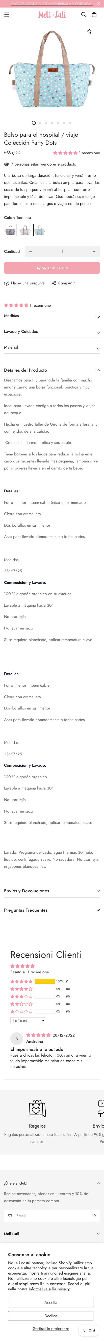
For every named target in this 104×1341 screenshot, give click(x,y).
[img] (39, 1035)
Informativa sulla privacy (49, 1289)
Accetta (50, 1302)
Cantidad (12, 251)
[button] (66, 153)
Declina (50, 1316)
